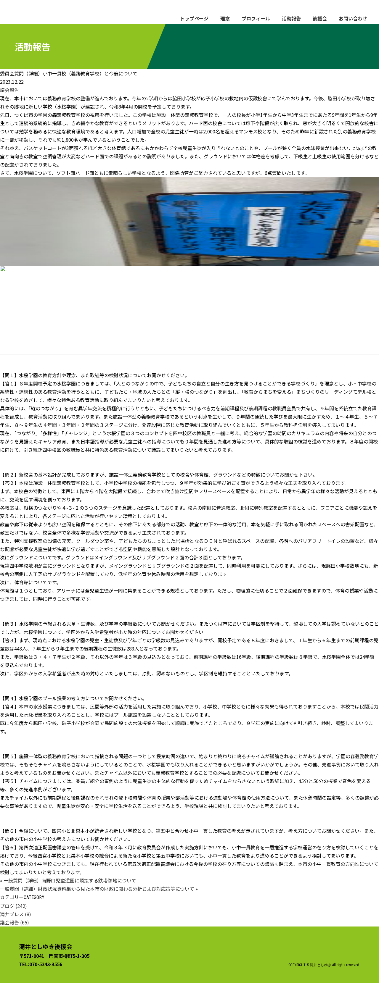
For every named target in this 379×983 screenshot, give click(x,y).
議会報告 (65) (14, 922)
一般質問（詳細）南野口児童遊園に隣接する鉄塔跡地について (70, 880)
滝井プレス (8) (15, 914)
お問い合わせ (353, 18)
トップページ (194, 18)
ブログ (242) (13, 905)
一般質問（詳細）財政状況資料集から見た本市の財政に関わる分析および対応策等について (97, 888)
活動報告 (291, 18)
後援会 (320, 18)
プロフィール (256, 18)
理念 (225, 18)
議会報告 (9, 89)
